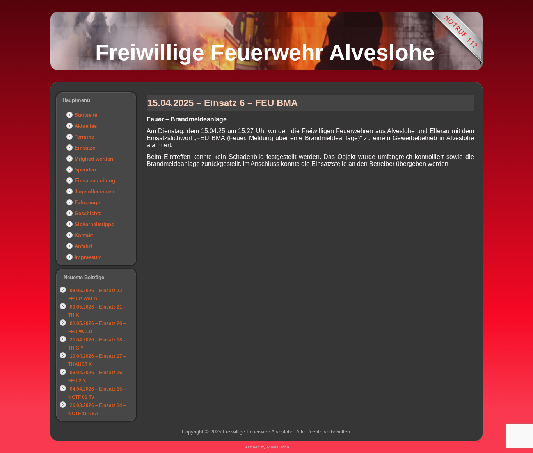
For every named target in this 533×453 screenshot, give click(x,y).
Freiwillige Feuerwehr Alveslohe (265, 52)
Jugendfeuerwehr (95, 191)
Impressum (88, 257)
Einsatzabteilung (95, 181)
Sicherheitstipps (94, 224)
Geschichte (88, 213)
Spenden (85, 170)
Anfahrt (83, 246)
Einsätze (85, 148)
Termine (84, 137)
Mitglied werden (94, 159)
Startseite (86, 115)
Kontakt (84, 235)
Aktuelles (86, 126)
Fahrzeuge (87, 202)
